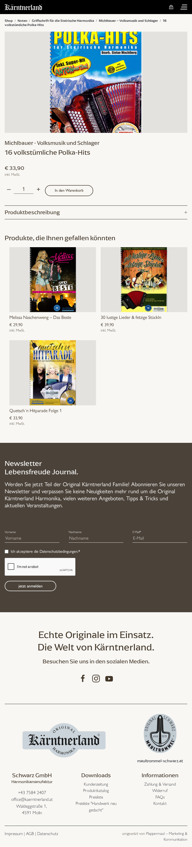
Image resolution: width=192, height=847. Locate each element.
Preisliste (96, 797)
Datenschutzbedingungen (59, 551)
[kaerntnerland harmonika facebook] (83, 678)
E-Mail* (137, 532)
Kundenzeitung (96, 784)
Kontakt (160, 803)
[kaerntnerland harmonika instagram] (96, 678)
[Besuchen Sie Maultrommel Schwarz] (160, 732)
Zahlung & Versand (160, 784)
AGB (30, 833)
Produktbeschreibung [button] (32, 212)
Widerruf (160, 790)
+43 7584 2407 (32, 792)
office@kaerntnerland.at (32, 799)
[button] (183, 7)
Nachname (75, 532)
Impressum (14, 833)
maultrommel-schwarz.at (160, 760)
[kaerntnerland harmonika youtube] (109, 678)
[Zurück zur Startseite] (23, 7)
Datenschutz (47, 833)
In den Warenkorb (69, 190)
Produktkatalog (96, 790)
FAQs (160, 797)
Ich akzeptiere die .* (45, 551)
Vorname (10, 532)
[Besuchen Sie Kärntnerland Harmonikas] (64, 739)
